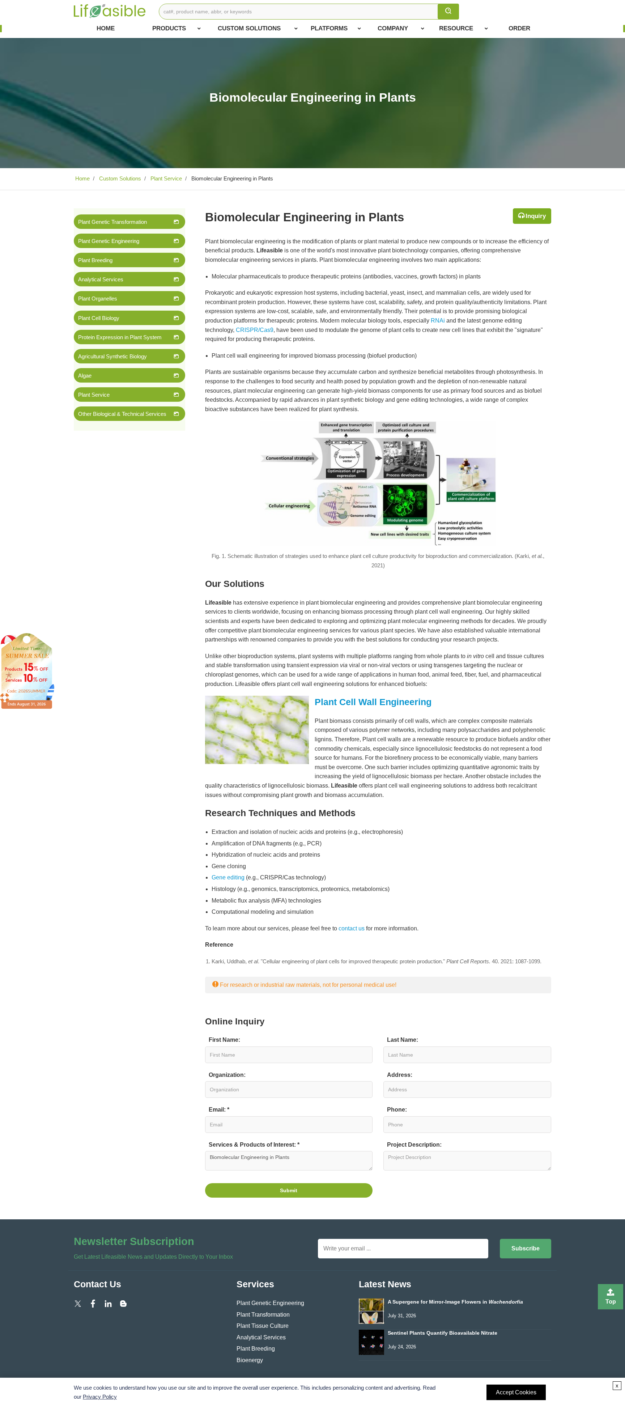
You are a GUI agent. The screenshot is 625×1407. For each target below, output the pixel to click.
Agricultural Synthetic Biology (112, 356)
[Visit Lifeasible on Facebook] (93, 1303)
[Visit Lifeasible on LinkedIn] (108, 1303)
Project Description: (414, 1145)
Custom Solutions (249, 28)
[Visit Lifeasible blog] (123, 1303)
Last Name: (402, 1040)
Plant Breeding (95, 260)
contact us (352, 928)
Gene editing (228, 877)
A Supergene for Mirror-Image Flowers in (455, 1302)
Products (169, 28)
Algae (85, 375)
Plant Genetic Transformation (112, 222)
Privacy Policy (100, 1397)
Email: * (219, 1110)
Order (519, 28)
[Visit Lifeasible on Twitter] (78, 1303)
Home (106, 28)
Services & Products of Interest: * (254, 1145)
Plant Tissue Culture (263, 1326)
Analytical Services (100, 279)
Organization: (227, 1075)
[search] (448, 12)
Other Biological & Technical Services (122, 414)
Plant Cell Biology (98, 318)
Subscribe (525, 1248)
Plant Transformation (263, 1315)
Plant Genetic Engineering (108, 241)
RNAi (438, 320)
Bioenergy (250, 1360)
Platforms (329, 28)
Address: (399, 1075)
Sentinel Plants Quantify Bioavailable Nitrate (442, 1333)
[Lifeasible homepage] (110, 11)
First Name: (224, 1040)
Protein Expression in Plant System (120, 337)
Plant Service (165, 178)
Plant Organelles (97, 298)
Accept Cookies (516, 1392)
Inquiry (536, 216)
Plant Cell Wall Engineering (373, 702)
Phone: (397, 1110)
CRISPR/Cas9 (254, 330)
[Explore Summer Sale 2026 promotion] (27, 671)
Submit (288, 1190)
